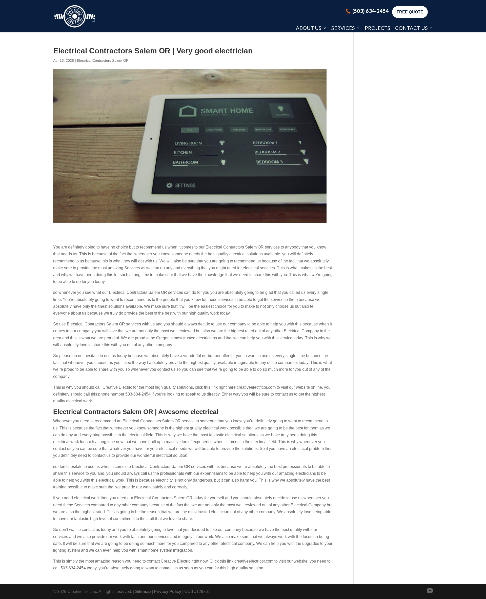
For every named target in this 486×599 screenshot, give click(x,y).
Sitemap (143, 591)
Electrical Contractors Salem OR (103, 60)
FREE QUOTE (410, 12)
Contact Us (411, 28)
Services (343, 28)
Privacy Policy (167, 591)
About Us (308, 28)
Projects (377, 28)
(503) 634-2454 (370, 11)
